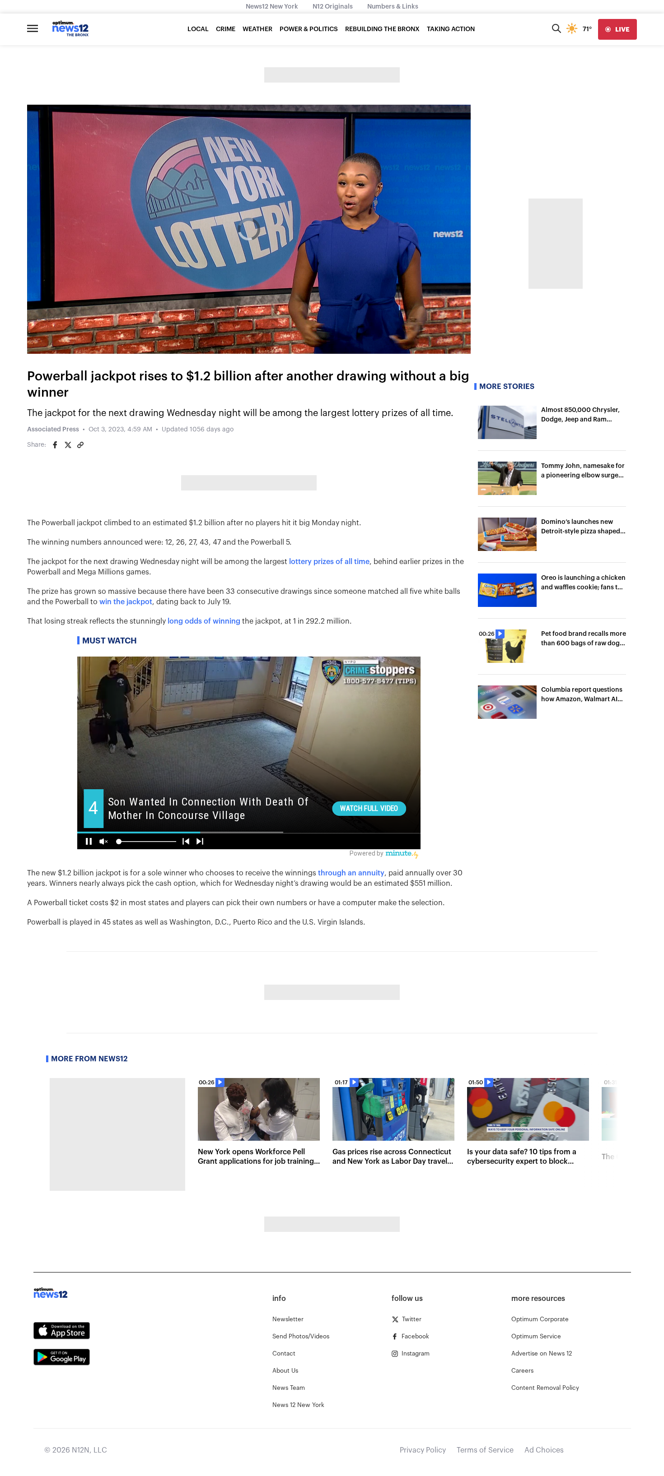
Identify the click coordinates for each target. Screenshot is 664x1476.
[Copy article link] (80, 445)
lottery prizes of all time (329, 561)
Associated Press (53, 429)
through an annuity (351, 873)
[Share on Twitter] (67, 445)
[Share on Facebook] (55, 445)
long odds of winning (204, 621)
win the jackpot (125, 602)
